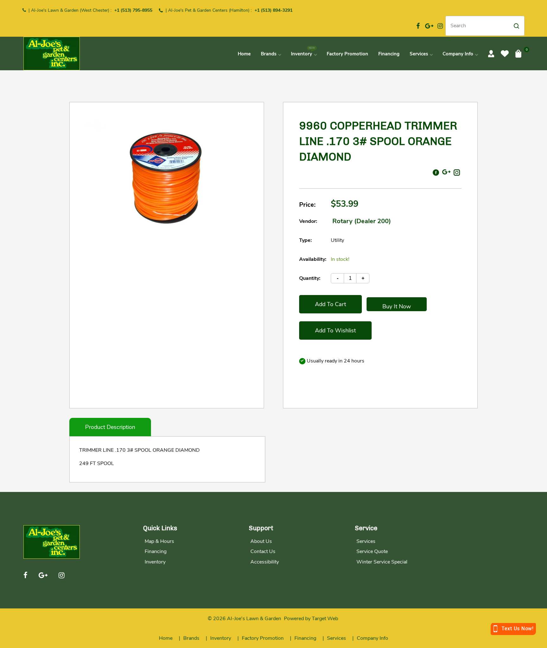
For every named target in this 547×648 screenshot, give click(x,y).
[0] (518, 53)
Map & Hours (159, 541)
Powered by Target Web (311, 618)
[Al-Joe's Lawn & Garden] (51, 53)
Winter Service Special (381, 561)
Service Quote (372, 551)
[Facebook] (418, 26)
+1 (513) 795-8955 (133, 10)
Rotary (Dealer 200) (361, 221)
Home (166, 638)
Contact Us (262, 551)
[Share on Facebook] (436, 172)
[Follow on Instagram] (457, 172)
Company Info (372, 638)
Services (365, 541)
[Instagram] (440, 26)
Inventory (155, 561)
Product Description (110, 427)
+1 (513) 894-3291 (273, 10)
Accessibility (264, 561)
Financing (156, 551)
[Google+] (429, 26)
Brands (191, 638)
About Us (261, 541)
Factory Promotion (263, 638)
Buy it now (396, 306)
